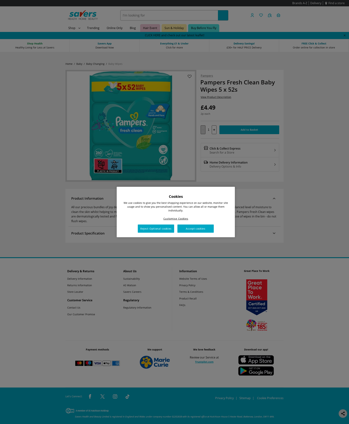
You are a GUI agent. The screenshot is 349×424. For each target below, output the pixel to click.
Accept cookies (195, 228)
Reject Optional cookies (156, 228)
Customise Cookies (175, 218)
